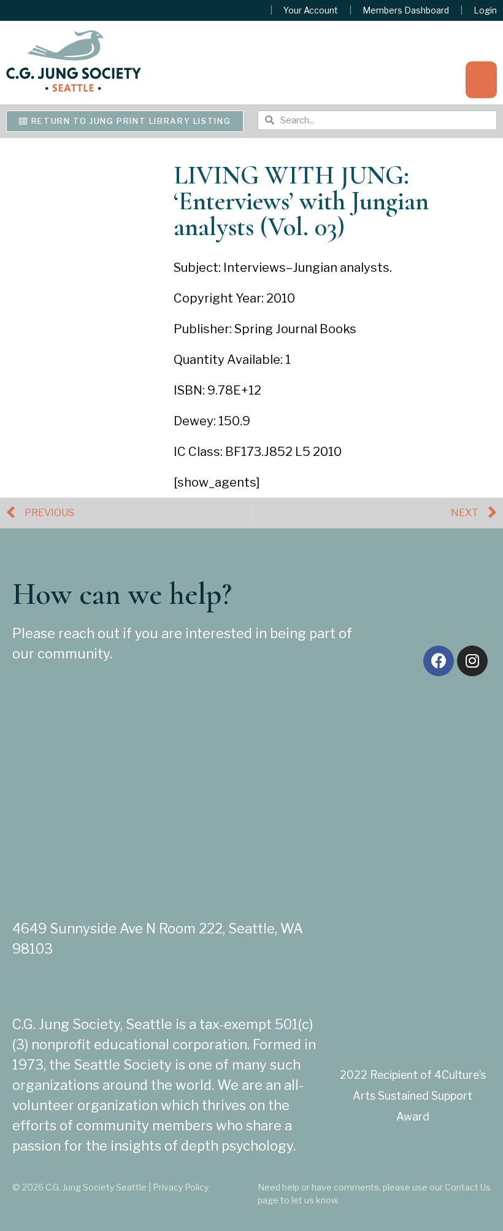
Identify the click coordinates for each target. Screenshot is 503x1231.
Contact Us (468, 1187)
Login (485, 10)
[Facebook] (438, 661)
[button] (481, 79)
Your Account (310, 10)
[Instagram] (472, 661)
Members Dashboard (406, 10)
